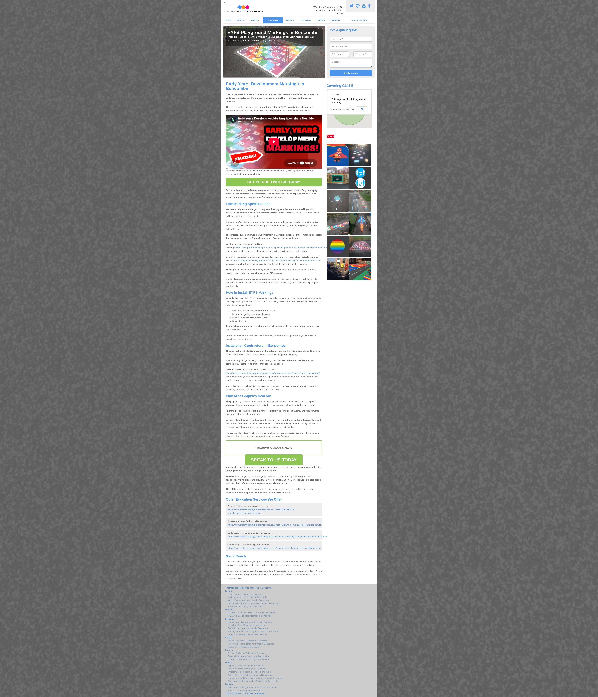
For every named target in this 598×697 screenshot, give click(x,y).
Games (321, 20)
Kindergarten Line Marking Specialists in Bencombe (253, 631)
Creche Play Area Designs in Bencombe (247, 634)
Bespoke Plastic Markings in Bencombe (247, 668)
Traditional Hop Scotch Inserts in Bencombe (249, 672)
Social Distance (359, 20)
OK (362, 109)
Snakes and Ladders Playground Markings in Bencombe (255, 678)
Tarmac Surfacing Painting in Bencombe (247, 653)
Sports (240, 20)
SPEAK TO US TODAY (274, 459)
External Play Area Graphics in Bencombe (248, 656)
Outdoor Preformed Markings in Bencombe (249, 659)
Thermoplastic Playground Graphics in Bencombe (252, 687)
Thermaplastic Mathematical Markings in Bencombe (253, 681)
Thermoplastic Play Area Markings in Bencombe (249, 588)
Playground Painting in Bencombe (244, 690)
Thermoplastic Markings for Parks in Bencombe (251, 644)
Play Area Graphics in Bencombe (244, 647)
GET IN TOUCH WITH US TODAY (273, 182)
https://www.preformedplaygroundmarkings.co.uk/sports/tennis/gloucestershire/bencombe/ (276, 260)
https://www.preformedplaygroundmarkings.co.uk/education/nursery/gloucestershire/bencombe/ (275, 525)
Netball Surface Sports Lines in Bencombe (248, 600)
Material (336, 20)
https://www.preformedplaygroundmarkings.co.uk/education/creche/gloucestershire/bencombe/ (274, 548)
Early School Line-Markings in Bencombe (248, 628)
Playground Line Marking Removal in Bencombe (251, 612)
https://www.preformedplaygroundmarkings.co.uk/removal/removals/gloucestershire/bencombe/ (273, 373)
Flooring (306, 20)
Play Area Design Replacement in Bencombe (250, 616)
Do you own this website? (342, 109)
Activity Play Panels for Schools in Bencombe (250, 675)
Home (228, 20)
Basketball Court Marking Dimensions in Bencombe (253, 603)
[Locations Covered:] (224, 3)
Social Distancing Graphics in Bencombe (245, 693)
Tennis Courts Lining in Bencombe (244, 594)
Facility (290, 20)
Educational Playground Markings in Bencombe (251, 622)
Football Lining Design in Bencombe (245, 606)
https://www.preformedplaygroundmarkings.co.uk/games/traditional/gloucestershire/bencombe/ (282, 247)
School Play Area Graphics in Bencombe (247, 640)
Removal (255, 20)
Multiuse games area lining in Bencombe (248, 597)
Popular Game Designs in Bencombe (246, 665)
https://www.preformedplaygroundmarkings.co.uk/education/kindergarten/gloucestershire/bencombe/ (277, 536)
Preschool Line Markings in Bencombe (247, 625)
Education (273, 20)
